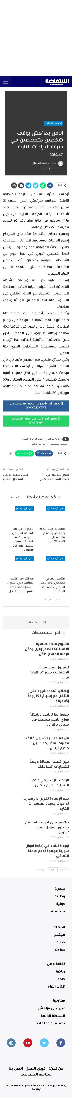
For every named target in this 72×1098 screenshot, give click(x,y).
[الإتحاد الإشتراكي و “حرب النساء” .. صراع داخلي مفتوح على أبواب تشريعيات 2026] (11, 784)
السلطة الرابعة (53, 1016)
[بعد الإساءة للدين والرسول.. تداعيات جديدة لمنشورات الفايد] (11, 803)
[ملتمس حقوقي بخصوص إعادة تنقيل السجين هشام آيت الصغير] (51, 565)
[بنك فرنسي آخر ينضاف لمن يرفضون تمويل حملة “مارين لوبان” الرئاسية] (11, 826)
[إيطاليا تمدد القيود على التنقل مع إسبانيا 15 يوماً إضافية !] (11, 695)
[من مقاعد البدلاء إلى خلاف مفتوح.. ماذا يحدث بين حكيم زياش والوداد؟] (11, 742)
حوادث (60, 950)
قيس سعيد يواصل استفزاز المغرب (15, 477)
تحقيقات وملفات (51, 1023)
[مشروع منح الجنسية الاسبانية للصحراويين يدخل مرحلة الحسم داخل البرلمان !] (11, 648)
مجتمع (59, 935)
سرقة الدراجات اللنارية (32, 439)
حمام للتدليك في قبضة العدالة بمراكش (54, 477)
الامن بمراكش (53, 439)
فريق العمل (36, 1069)
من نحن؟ (55, 1069)
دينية (60, 942)
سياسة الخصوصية (36, 1075)
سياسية (58, 911)
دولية (60, 904)
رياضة (60, 972)
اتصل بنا (16, 1069)
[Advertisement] (36, 38)
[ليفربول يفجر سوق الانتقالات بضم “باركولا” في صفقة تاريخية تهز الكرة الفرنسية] (11, 671)
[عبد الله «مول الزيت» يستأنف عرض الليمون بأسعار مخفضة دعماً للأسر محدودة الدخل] (20, 565)
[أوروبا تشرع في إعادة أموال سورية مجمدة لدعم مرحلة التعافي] (11, 850)
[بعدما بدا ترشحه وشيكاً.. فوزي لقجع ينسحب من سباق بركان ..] (11, 718)
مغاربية (59, 1001)
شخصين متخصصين (58, 444)
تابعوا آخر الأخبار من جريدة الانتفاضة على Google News (35, 406)
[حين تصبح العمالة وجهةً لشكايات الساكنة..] (11, 766)
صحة (61, 979)
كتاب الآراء (56, 987)
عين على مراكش (54, 123)
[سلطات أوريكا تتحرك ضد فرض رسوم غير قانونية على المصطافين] (51, 515)
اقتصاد (59, 927)
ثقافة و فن (56, 964)
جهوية (59, 889)
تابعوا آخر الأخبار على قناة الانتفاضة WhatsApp (35, 421)
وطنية (60, 896)
